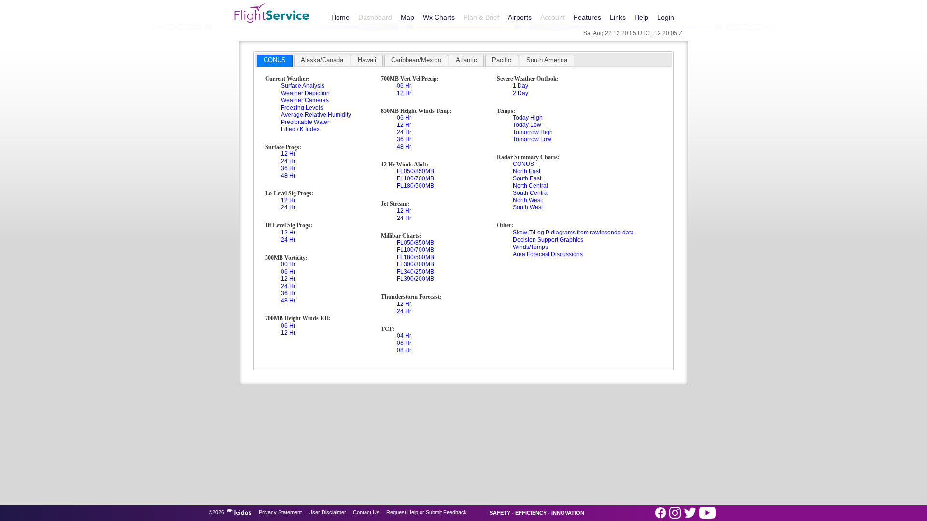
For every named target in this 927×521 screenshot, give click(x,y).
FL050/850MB (415, 171)
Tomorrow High (533, 132)
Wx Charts (439, 17)
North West (527, 200)
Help (641, 17)
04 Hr (404, 335)
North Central (530, 185)
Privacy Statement (280, 512)
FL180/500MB (415, 185)
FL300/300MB (415, 264)
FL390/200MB (415, 278)
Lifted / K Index (300, 129)
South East (527, 178)
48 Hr (288, 175)
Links (618, 17)
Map (407, 17)
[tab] (275, 61)
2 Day (520, 93)
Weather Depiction (305, 93)
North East (526, 171)
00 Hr (288, 264)
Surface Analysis (302, 85)
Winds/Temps (530, 247)
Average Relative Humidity (316, 114)
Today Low (527, 125)
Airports (520, 17)
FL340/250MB (415, 271)
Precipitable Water (305, 122)
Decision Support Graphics (548, 239)
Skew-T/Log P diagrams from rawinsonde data (573, 232)
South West (528, 207)
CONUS (523, 164)
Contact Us (366, 512)
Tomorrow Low (532, 139)
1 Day (520, 85)
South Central (531, 193)
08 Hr (404, 350)
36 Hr (288, 168)
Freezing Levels (302, 107)
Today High (528, 117)
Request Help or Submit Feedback (426, 512)
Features (587, 17)
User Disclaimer (327, 512)
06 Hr (288, 271)
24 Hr (288, 161)
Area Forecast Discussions (548, 254)
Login (665, 17)
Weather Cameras (305, 100)
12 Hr (288, 154)
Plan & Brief (481, 17)
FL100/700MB (415, 178)
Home (340, 17)
